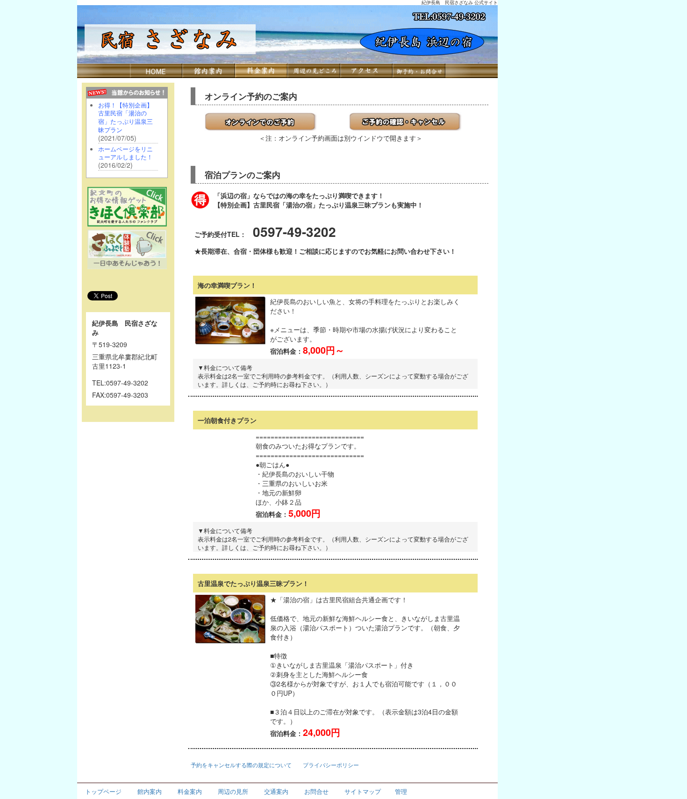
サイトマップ (362, 791)
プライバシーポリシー (331, 765)
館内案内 (149, 791)
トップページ (103, 791)
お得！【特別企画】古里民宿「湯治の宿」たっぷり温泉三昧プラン (125, 117)
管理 (401, 791)
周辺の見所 (233, 791)
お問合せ (316, 791)
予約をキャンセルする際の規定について (241, 765)
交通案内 (276, 791)
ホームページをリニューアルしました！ (125, 153)
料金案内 (190, 791)
